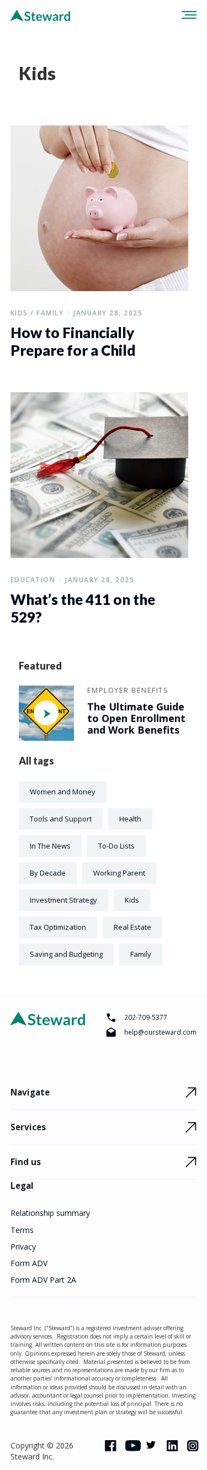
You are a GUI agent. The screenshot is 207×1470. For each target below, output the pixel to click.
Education (33, 579)
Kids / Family (37, 313)
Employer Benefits (128, 690)
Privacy (23, 1246)
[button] (185, 15)
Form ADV (28, 1263)
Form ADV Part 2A (43, 1279)
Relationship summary (50, 1213)
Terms (22, 1230)
